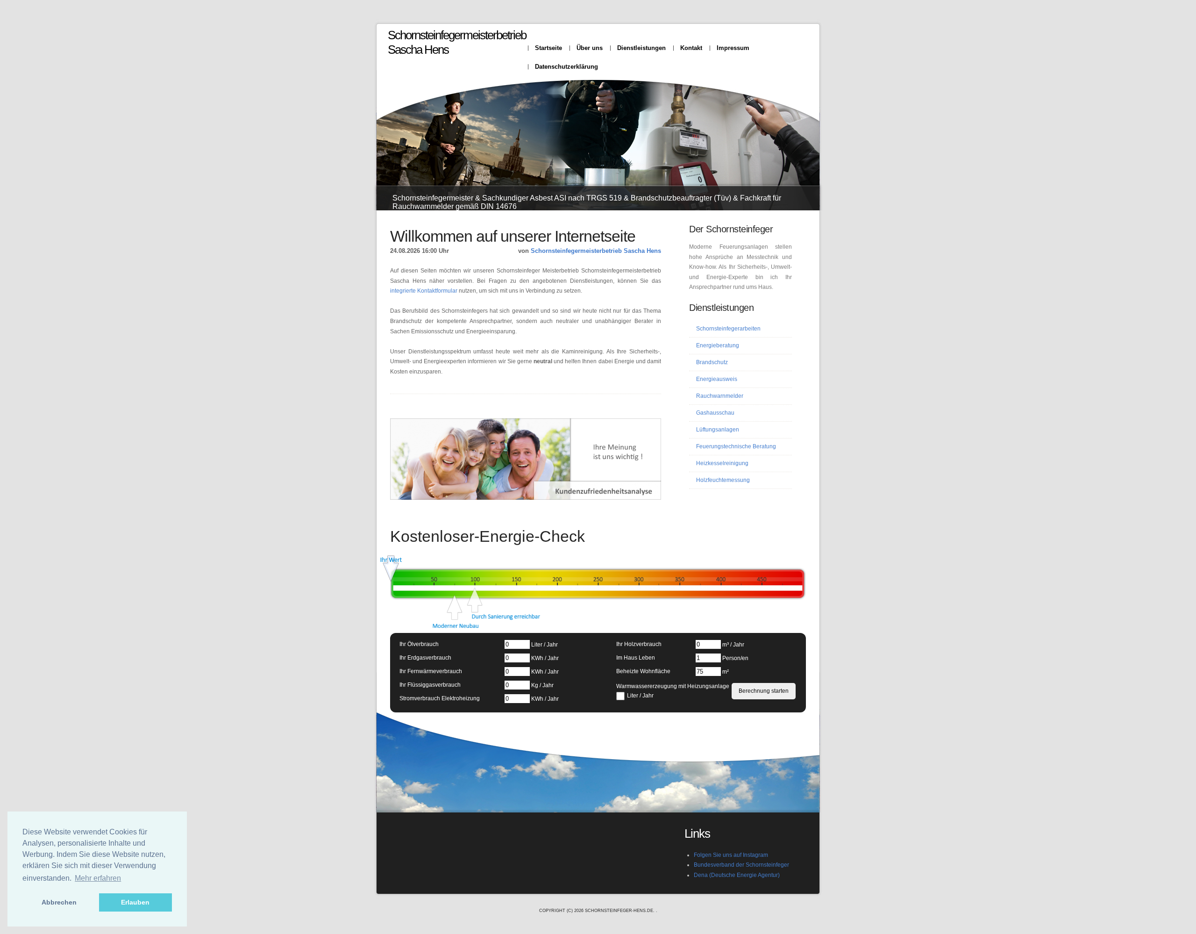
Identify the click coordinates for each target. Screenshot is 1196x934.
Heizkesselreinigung (722, 463)
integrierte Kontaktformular (423, 290)
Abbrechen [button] (59, 902)
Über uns (590, 47)
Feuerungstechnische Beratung (736, 446)
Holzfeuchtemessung (723, 480)
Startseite (548, 47)
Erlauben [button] (135, 902)
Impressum (733, 47)
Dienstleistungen (641, 47)
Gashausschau (715, 413)
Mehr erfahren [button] (98, 878)
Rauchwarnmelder (719, 396)
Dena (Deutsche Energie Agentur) (737, 875)
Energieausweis (716, 379)
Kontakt (691, 47)
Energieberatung (717, 345)
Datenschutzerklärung (566, 66)
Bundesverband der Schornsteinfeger (741, 865)
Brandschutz (712, 362)
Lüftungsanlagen (717, 429)
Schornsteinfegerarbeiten (728, 328)
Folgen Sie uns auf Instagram (731, 855)
